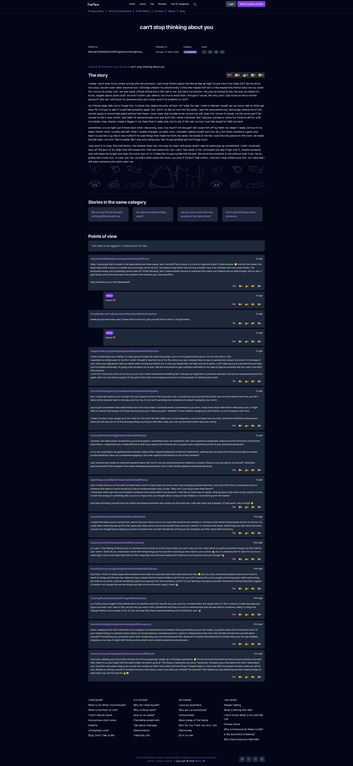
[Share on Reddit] (222, 52)
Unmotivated (186, 715)
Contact (159, 11)
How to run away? (144, 715)
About (171, 11)
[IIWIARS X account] (249, 759)
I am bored (230, 699)
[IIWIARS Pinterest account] (262, 759)
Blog (182, 11)
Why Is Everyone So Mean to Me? (243, 729)
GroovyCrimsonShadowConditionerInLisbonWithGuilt (122, 653)
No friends (185, 699)
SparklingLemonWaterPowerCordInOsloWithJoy (119, 479)
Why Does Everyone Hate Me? (241, 739)
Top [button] (152, 4)
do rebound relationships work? (151, 214)
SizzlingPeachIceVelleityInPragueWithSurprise (118, 598)
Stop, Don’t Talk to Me (101, 735)
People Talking (232, 705)
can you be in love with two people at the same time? (197, 214)
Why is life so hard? (144, 710)
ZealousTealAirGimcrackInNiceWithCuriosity (117, 542)
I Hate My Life (141, 735)
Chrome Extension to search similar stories (158, 757)
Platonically (185, 730)
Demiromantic (141, 730)
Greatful (93, 725)
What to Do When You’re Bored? (107, 705)
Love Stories (190, 52)
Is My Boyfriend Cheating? (239, 734)
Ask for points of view (251, 4)
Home (91, 66)
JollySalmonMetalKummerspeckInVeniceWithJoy (119, 258)
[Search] (195, 4)
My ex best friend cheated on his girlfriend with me (107, 214)
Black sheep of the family (193, 720)
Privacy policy (96, 11)
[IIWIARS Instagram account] (255, 759)
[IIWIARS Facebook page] (242, 759)
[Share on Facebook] (210, 52)
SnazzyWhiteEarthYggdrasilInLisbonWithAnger (118, 435)
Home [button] (132, 4)
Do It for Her (186, 735)
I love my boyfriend (190, 705)
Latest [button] (143, 4)
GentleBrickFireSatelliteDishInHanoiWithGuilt (117, 516)
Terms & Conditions (119, 11)
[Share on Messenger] (216, 52)
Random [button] (162, 4)
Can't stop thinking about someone (241, 214)
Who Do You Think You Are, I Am (198, 725)
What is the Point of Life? (103, 710)
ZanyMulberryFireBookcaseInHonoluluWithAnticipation (123, 313)
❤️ (229, 75)
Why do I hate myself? (146, 705)
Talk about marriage (145, 725)
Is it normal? (140, 699)
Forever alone (232, 724)
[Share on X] (204, 52)
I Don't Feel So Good (100, 715)
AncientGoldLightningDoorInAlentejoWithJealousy (120, 624)
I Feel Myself (95, 699)
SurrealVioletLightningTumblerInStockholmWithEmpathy (124, 391)
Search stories (165, 761)
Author (109, 295)
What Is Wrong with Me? (238, 710)
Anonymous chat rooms (102, 720)
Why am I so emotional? (193, 710)
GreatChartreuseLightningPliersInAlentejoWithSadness (123, 568)
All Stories (104, 66)
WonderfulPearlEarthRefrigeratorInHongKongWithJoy (116, 51)
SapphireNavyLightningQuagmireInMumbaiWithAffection (124, 351)
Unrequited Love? (98, 730)
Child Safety (143, 11)
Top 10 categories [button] (180, 4)
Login (231, 4)
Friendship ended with (146, 720)
